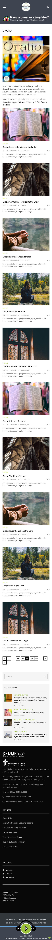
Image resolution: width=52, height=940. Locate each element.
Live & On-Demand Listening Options (18, 823)
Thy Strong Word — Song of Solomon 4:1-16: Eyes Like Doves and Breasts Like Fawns (30, 735)
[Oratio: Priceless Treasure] (26, 398)
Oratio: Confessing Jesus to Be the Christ (21, 201)
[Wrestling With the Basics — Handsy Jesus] (8, 712)
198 (32, 658)
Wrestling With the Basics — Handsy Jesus (29, 712)
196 (23, 658)
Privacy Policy (8, 900)
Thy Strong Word (21, 731)
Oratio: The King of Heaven (15, 476)
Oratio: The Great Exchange (15, 640)
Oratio (5, 143)
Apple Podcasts (18, 102)
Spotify (31, 102)
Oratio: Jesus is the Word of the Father (20, 147)
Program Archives (10, 832)
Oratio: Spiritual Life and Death (17, 256)
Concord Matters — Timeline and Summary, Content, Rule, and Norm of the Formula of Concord (30, 700)
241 (45, 658)
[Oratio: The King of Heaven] (26, 453)
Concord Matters (21, 695)
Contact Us (7, 818)
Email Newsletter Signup (12, 837)
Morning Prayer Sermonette (25, 719)
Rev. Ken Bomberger (10, 151)
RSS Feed (6, 105)
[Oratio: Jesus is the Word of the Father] (26, 124)
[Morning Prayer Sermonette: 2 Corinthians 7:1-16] (8, 722)
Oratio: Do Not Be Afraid (14, 311)
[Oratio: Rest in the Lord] (26, 563)
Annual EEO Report (10, 892)
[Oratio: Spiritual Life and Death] (26, 234)
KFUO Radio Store (10, 846)
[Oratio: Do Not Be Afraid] (26, 289)
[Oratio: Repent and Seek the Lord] (26, 508)
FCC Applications (9, 898)
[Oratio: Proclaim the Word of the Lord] (26, 344)
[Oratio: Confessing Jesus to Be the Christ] (26, 179)
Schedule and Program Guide (14, 827)
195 (18, 658)
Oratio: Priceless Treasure (14, 421)
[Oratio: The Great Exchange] (26, 618)
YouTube (41, 102)
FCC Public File (8, 895)
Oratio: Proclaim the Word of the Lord (20, 366)
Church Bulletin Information (14, 842)
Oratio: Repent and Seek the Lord (18, 530)
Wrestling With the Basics (24, 709)
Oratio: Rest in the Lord (13, 585)
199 (36, 658)
